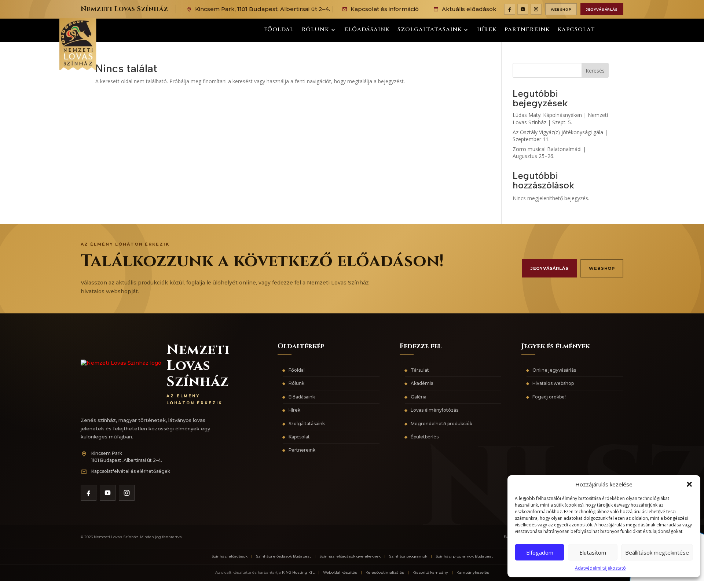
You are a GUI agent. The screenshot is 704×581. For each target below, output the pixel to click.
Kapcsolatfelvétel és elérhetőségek (130, 471)
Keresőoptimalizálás (385, 572)
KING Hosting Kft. (298, 572)
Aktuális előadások (469, 8)
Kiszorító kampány (430, 572)
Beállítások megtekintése (657, 552)
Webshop (561, 9)
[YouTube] (522, 9)
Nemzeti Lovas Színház (124, 9)
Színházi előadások (229, 556)
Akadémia (422, 383)
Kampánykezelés (472, 572)
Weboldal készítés (340, 572)
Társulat (420, 370)
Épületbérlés (425, 437)
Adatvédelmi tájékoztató (600, 568)
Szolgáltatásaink (307, 423)
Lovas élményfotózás (434, 410)
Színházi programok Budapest (464, 556)
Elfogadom (539, 552)
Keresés (595, 70)
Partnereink (527, 30)
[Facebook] (509, 9)
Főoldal (279, 30)
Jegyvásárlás (602, 9)
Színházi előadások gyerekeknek (350, 556)
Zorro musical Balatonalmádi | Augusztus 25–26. (549, 153)
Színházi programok (408, 556)
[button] (689, 484)
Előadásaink (366, 30)
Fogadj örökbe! (549, 397)
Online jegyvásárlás (554, 370)
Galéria (418, 397)
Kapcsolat (576, 30)
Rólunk (315, 30)
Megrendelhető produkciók (441, 423)
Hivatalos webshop (553, 383)
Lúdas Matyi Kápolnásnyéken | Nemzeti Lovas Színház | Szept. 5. (560, 118)
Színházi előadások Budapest (283, 556)
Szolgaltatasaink (429, 30)
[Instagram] (536, 9)
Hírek (486, 30)
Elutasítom (592, 552)
